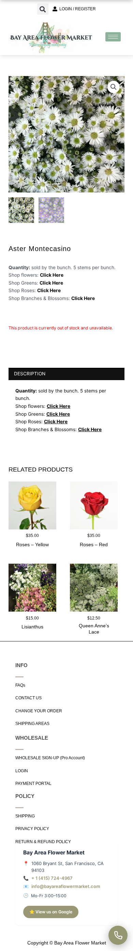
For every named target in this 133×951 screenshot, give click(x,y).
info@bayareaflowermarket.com (65, 886)
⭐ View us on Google (50, 911)
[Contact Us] (118, 935)
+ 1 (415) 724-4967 (52, 878)
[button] (42, 9)
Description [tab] (29, 373)
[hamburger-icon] (113, 36)
